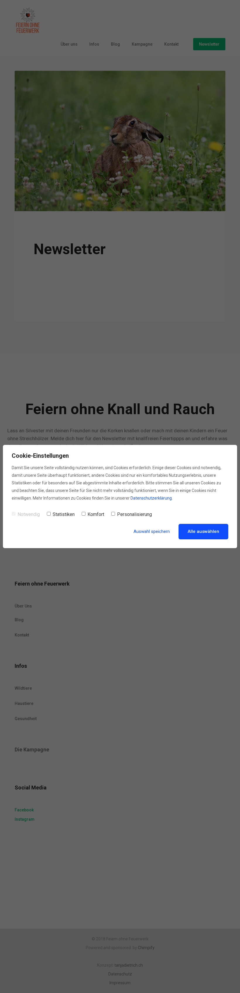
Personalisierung (134, 514)
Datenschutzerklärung (151, 498)
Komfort (96, 514)
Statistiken (64, 514)
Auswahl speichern (151, 531)
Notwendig (29, 514)
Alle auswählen (203, 531)
